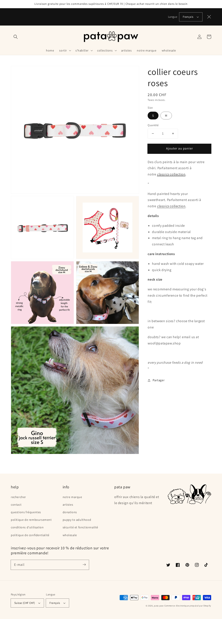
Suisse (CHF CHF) (24, 603)
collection (171, 174)
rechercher (18, 497)
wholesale (70, 535)
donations (70, 512)
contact (16, 504)
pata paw (159, 605)
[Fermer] (209, 17)
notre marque (72, 497)
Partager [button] (159, 380)
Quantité (153, 125)
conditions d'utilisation (27, 527)
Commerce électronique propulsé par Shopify (187, 605)
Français (188, 17)
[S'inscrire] (84, 564)
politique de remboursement (31, 520)
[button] (15, 37)
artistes (68, 504)
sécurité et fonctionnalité (80, 527)
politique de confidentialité (30, 535)
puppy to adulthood (77, 520)
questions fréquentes (26, 512)
